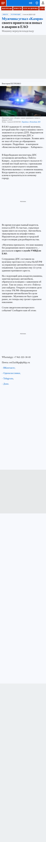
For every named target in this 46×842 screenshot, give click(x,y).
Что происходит (15, 14)
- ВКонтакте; (8, 367)
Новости (17, 8)
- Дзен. (5, 383)
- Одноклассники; (11, 373)
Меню (3, 3)
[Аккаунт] (43, 3)
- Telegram (7, 378)
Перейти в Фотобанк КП (31, 122)
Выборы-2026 (7, 8)
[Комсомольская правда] (14, 3)
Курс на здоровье (30, 8)
